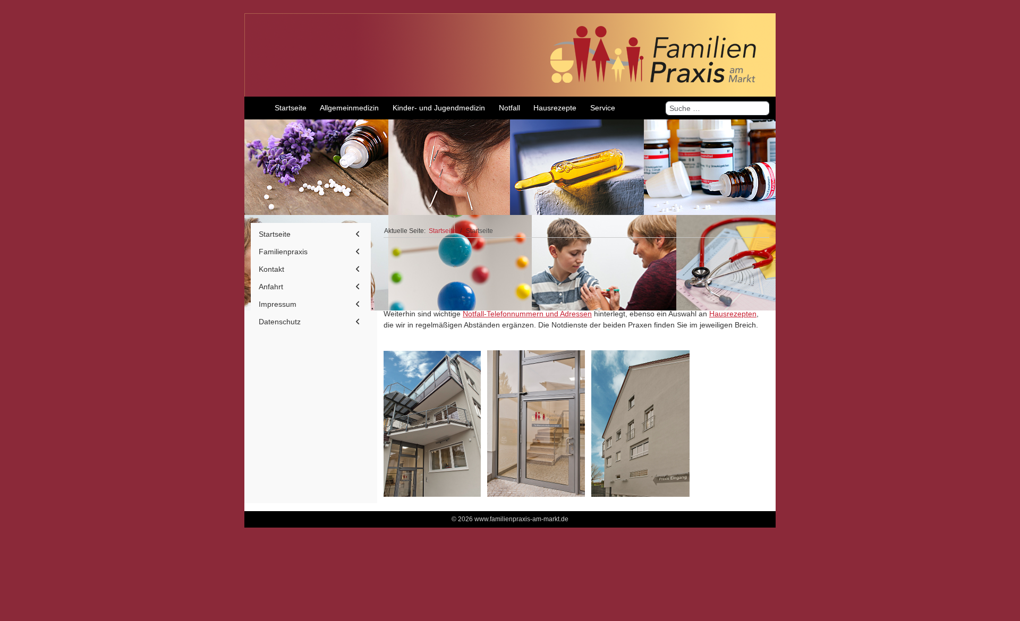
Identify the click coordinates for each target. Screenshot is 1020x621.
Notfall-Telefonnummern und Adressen (527, 313)
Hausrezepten (732, 313)
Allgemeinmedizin (703, 272)
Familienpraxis (283, 251)
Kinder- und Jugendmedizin (441, 283)
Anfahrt (271, 286)
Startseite (275, 234)
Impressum (277, 304)
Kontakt (271, 269)
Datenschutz (280, 321)
